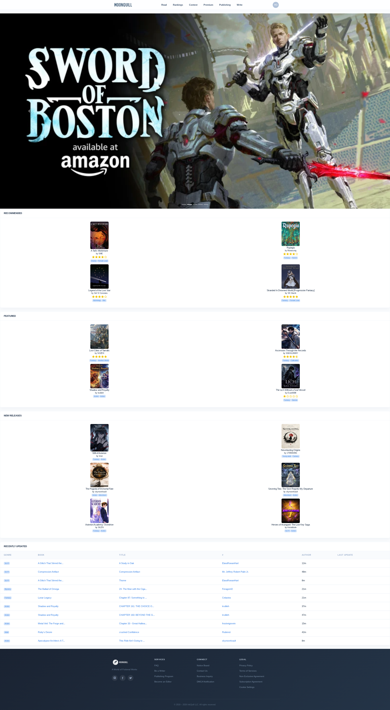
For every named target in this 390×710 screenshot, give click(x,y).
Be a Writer (159, 671)
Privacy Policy (246, 665)
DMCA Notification (205, 681)
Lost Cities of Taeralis (99, 350)
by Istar (99, 456)
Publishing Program (163, 676)
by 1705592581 (290, 453)
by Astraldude (290, 527)
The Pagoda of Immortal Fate (99, 488)
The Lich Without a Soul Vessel (290, 390)
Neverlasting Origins (290, 450)
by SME (99, 253)
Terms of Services (248, 671)
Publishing (225, 5)
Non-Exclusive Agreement (251, 676)
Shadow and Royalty (99, 390)
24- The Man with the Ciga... (133, 589)
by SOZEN (99, 353)
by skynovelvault (99, 492)
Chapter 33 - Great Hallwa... (133, 623)
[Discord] (115, 678)
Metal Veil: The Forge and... (51, 623)
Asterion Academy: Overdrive (99, 524)
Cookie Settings (246, 687)
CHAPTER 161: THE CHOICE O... (136, 606)
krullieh (225, 606)
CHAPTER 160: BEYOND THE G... (137, 615)
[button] (29, 111)
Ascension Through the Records (290, 350)
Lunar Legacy (44, 597)
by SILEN (99, 527)
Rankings (178, 5)
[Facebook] (123, 678)
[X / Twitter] (130, 678)
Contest (193, 5)
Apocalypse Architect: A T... (51, 640)
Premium (208, 5)
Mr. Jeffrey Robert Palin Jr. (235, 571)
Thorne (122, 580)
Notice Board (203, 665)
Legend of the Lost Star (99, 290)
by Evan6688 (290, 393)
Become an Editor (163, 681)
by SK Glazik (290, 293)
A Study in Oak (126, 563)
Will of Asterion (99, 453)
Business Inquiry (205, 676)
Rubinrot (226, 632)
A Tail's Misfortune (99, 250)
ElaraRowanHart (230, 563)
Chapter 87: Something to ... (133, 597)
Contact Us (202, 671)
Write (239, 5)
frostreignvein (229, 623)
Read (164, 5)
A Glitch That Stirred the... (50, 563)
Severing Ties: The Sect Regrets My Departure (290, 488)
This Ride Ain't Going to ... (132, 640)
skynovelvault (229, 640)
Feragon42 (227, 589)
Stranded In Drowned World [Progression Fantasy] (291, 290)
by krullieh (99, 393)
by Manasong (290, 250)
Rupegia (291, 247)
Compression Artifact (48, 571)
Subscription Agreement (250, 681)
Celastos (226, 597)
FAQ (156, 665)
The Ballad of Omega (48, 589)
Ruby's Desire (45, 632)
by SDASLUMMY (290, 353)
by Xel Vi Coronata (99, 293)
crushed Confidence (129, 632)
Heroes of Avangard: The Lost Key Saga (290, 524)
